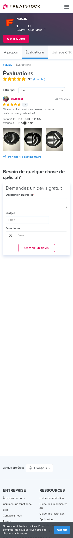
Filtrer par (9, 90)
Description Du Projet (20, 194)
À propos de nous (14, 498)
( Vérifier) (39, 79)
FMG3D (7, 64)
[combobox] (41, 90)
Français (41, 468)
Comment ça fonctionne (17, 504)
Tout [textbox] (23, 90)
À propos (11, 52)
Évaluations (35, 52)
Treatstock (21, 6)
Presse (7, 521)
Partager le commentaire (25, 156)
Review (21, 30)
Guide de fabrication (52, 498)
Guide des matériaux (52, 513)
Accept (62, 530)
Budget (10, 213)
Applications (47, 519)
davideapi (17, 98)
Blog (5, 509)
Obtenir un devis (36, 248)
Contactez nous (12, 515)
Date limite (13, 228)
